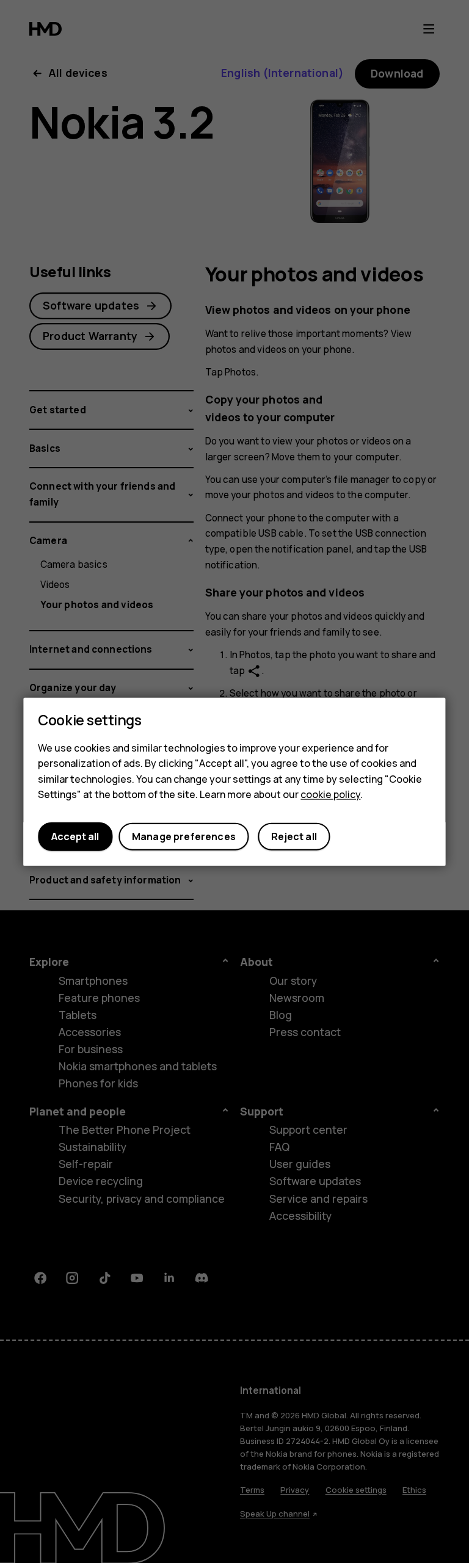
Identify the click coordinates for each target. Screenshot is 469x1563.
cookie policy (330, 794)
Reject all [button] (294, 836)
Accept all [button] (75, 836)
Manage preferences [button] (184, 836)
